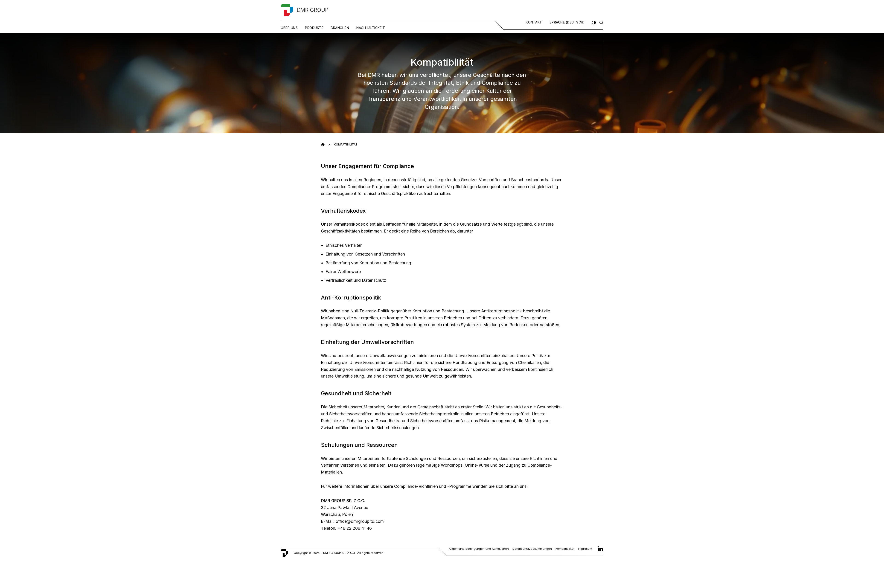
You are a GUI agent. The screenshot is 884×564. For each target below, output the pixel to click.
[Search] (601, 22)
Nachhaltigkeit (370, 27)
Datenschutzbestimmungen (532, 548)
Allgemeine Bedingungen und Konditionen (479, 548)
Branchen (340, 27)
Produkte (314, 27)
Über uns (289, 27)
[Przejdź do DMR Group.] (323, 144)
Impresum (585, 548)
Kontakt (534, 22)
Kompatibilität (564, 548)
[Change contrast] (594, 22)
